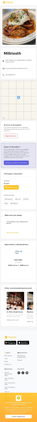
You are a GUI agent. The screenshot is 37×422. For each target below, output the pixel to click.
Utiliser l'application (18, 416)
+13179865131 (9, 75)
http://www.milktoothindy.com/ (15, 68)
